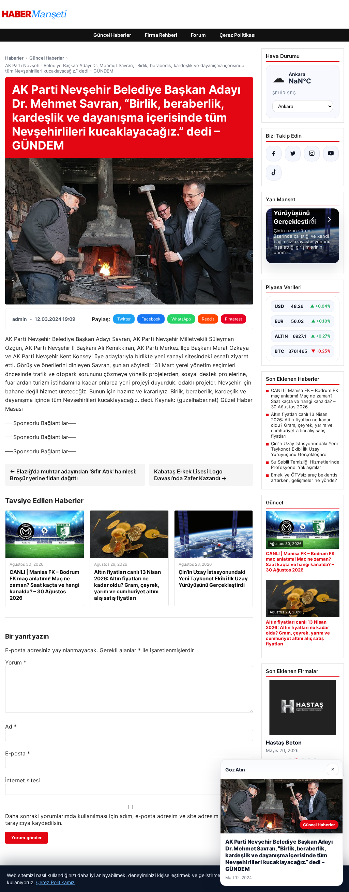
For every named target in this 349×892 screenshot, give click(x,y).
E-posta (17, 753)
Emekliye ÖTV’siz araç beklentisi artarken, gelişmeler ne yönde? (304, 477)
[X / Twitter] (293, 153)
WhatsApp (181, 319)
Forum (198, 35)
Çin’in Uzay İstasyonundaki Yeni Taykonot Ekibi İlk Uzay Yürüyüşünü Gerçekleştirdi (304, 449)
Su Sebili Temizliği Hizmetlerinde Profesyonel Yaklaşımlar (305, 464)
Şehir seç (284, 92)
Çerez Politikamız (55, 882)
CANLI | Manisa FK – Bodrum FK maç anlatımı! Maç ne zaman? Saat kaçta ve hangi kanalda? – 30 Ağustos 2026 (304, 398)
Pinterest (233, 319)
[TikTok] (274, 173)
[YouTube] (331, 153)
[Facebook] (274, 153)
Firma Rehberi (161, 35)
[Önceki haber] (314, 219)
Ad (11, 726)
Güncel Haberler (112, 35)
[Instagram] (312, 153)
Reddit (208, 319)
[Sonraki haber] (328, 219)
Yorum (15, 662)
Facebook (151, 319)
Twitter (124, 319)
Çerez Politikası (237, 35)
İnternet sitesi (22, 780)
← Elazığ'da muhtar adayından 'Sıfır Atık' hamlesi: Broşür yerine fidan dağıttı (73, 475)
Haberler (14, 58)
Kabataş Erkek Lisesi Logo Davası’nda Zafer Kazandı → (190, 475)
